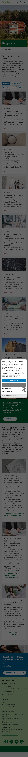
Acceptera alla (14, 380)
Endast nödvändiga (14, 385)
